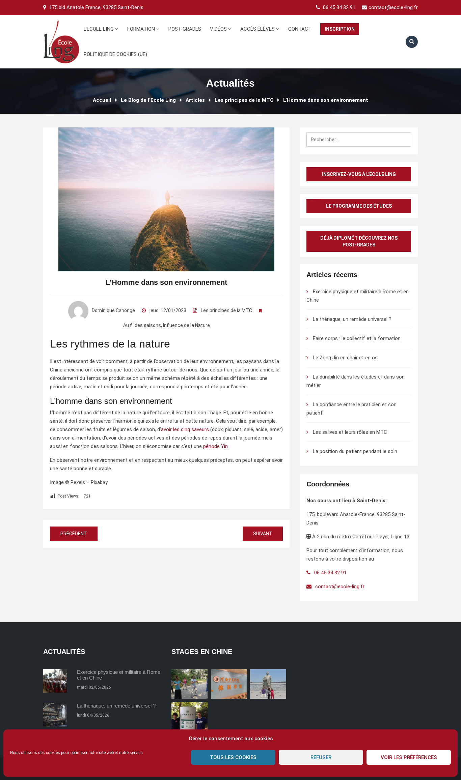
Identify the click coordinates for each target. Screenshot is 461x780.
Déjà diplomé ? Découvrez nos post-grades (359, 241)
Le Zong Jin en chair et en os (345, 358)
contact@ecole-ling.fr (393, 7)
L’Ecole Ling (99, 29)
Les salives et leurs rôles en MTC (350, 432)
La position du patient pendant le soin (355, 451)
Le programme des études (359, 206)
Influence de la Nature (186, 325)
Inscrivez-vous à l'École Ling (359, 174)
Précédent (73, 533)
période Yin (215, 446)
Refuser (320, 757)
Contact (299, 29)
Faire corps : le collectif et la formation (357, 338)
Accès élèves (258, 29)
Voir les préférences (409, 757)
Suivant (262, 533)
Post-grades (184, 29)
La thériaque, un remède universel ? (352, 319)
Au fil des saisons (142, 325)
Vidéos (219, 29)
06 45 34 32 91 (339, 7)
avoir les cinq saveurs (185, 429)
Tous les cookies (233, 757)
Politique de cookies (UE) (115, 54)
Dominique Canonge (113, 310)
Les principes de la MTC (226, 310)
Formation (141, 29)
